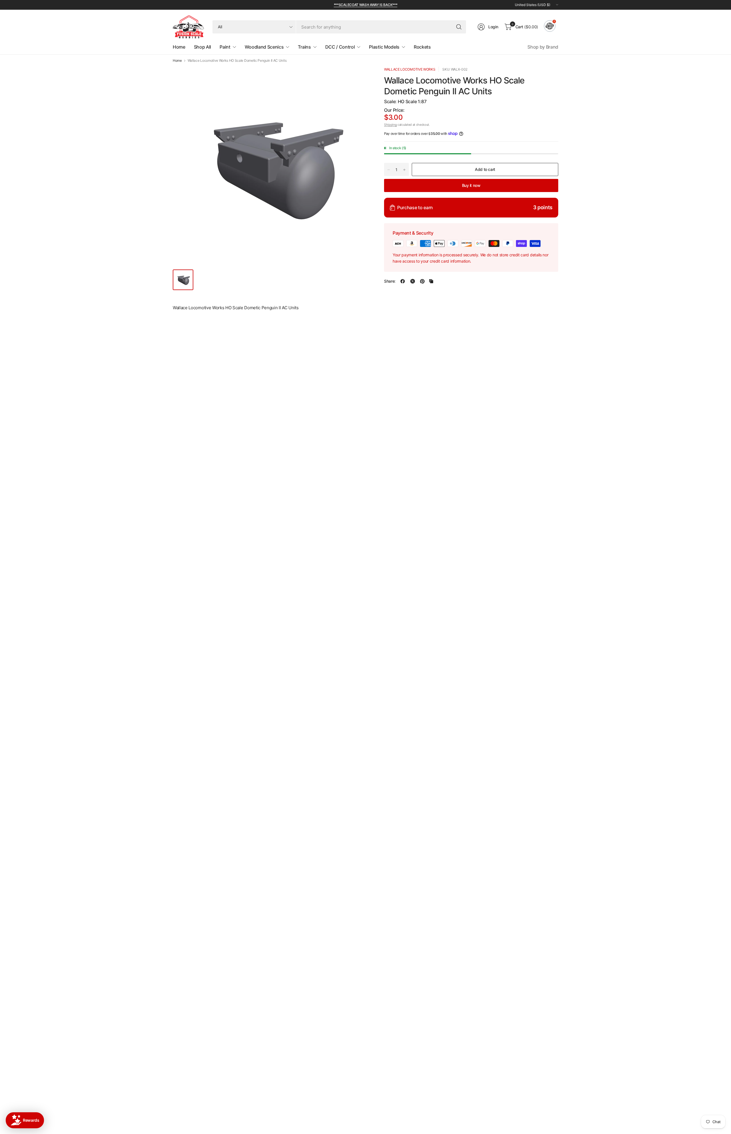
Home (177, 60)
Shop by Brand (542, 47)
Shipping (390, 125)
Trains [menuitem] (304, 47)
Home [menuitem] (179, 47)
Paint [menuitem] (225, 47)
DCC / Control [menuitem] (340, 47)
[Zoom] (359, 77)
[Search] (459, 26)
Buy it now (471, 185)
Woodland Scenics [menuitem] (264, 47)
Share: (389, 281)
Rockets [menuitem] (422, 47)
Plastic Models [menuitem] (384, 47)
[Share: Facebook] (402, 281)
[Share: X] (412, 281)
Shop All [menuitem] (202, 47)
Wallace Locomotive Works (409, 69)
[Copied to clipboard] (431, 281)
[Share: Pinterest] (422, 281)
